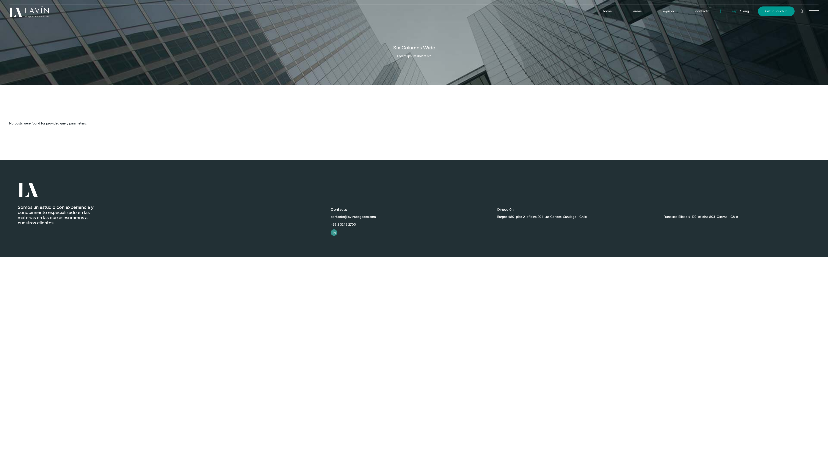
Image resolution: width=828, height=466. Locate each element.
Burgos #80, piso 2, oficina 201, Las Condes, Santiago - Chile (542, 217)
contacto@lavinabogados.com (353, 217)
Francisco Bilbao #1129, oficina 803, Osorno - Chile (700, 217)
